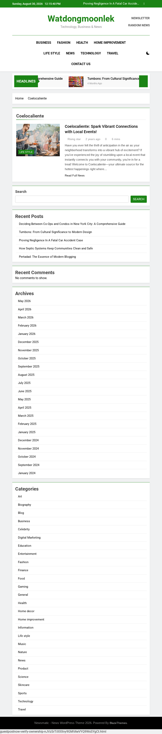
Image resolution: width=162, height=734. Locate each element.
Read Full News (75, 175)
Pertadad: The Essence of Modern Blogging (47, 257)
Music (22, 644)
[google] (28, 22)
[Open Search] (141, 53)
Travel (112, 53)
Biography (24, 505)
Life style (51, 53)
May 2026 (24, 301)
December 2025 (28, 342)
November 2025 (28, 350)
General (23, 595)
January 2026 (26, 334)
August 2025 (26, 375)
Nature (22, 652)
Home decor (26, 611)
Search (20, 191)
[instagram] (19, 22)
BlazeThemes (118, 723)
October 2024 (27, 456)
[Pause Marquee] (143, 81)
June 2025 (24, 391)
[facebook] (14, 22)
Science (23, 677)
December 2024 (28, 440)
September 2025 (28, 366)
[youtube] (33, 22)
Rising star (74, 139)
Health (82, 43)
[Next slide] (147, 3)
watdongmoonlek (81, 19)
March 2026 (25, 317)
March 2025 (25, 416)
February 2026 (27, 325)
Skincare (23, 685)
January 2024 (26, 473)
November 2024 (28, 448)
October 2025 (27, 358)
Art (20, 496)
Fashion (63, 43)
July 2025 (24, 383)
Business (43, 43)
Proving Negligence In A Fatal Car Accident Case (111, 3)
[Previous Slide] (141, 3)
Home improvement (110, 43)
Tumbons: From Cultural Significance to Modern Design (121, 79)
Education (24, 545)
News (70, 53)
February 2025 (27, 424)
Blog (21, 513)
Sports (22, 693)
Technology (91, 53)
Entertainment (27, 554)
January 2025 (26, 432)
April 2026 (24, 309)
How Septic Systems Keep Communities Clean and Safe (56, 248)
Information (25, 627)
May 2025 (24, 399)
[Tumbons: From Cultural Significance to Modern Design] (70, 83)
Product (23, 668)
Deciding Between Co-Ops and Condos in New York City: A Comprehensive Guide (72, 224)
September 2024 (28, 465)
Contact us (80, 64)
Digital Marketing (29, 537)
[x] (24, 22)
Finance (23, 570)
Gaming (23, 586)
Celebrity (24, 529)
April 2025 (24, 407)
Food (21, 578)
